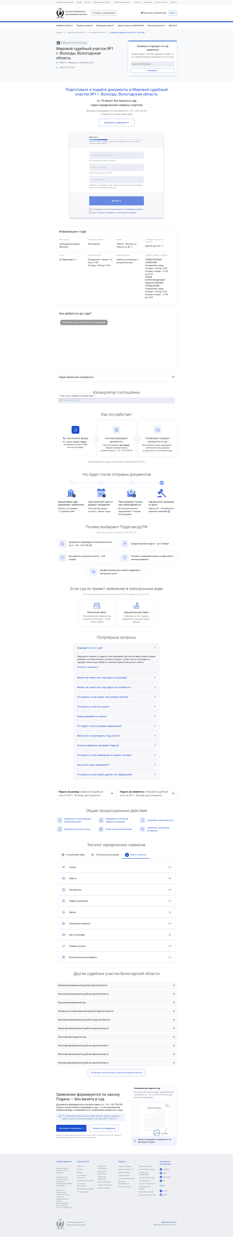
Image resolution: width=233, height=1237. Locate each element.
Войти (172, 13)
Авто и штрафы (77, 934)
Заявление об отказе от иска (77, 829)
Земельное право (145, 1166)
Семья (72, 867)
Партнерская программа (65, 2)
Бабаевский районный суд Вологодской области (82, 985)
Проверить (153, 70)
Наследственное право (126, 1178)
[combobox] (116, 157)
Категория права (71, 400)
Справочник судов (104, 1182)
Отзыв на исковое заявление (118, 829)
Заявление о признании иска (160, 820)
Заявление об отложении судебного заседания (116, 820)
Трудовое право (83, 25)
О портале (137, 2)
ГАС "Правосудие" (83, 1192)
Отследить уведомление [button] (104, 13)
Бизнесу (87, 2)
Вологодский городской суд (72, 1037)
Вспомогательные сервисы (83, 957)
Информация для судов (101, 2)
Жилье (72, 912)
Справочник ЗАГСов (105, 1185)
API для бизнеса (144, 1181)
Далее (115, 200)
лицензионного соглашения (122, 209)
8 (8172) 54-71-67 (67, 67)
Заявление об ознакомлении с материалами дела (78, 820)
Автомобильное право (147, 1169)
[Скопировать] (132, 247)
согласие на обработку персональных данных (116, 212)
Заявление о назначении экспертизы (158, 829)
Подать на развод (124, 1166)
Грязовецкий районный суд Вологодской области (83, 1062)
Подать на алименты (125, 1169)
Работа (72, 878)
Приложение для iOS (146, 1192)
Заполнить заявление (115, 122)
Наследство (75, 889)
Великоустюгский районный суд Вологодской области (85, 1011)
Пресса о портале (161, 2)
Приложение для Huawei (147, 1195)
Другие (172, 25)
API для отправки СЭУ (146, 1184)
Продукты (122, 1162)
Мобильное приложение (85, 1189)
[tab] (116, 377)
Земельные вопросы (79, 923)
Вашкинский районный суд (72, 1002)
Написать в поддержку (104, 1128)
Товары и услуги (77, 946)
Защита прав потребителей (130, 25)
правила (139, 209)
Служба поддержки (64, 1162)
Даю (114, 212)
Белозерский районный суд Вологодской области (83, 994)
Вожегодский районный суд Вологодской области (83, 1028)
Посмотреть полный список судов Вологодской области (116, 1072)
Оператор (173, 2)
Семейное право (63, 25)
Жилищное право (104, 25)
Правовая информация (122, 2)
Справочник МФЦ (104, 1188)
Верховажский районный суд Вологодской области (84, 1019)
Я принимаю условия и (117, 209)
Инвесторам (148, 2)
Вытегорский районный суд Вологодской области (83, 1054)
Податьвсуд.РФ (83, 1162)
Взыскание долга (156, 25)
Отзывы (79, 2)
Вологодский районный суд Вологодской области (83, 1045)
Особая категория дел (146, 1177)
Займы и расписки (78, 901)
